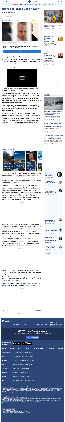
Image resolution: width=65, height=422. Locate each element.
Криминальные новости (10, 14)
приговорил (17, 243)
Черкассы (31, 352)
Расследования (37, 348)
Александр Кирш (48, 242)
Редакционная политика (42, 324)
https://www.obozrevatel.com (44, 386)
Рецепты (14, 368)
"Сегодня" (15, 88)
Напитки (18, 368)
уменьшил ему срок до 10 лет (10, 280)
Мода (26, 380)
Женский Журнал (31, 380)
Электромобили (21, 364)
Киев (13, 352)
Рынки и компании (16, 372)
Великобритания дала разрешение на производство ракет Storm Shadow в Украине (53, 113)
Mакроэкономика (24, 372)
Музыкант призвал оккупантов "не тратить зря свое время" (49, 61)
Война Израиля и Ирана (32, 4)
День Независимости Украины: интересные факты (52, 25)
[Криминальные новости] (19, 313)
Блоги (42, 348)
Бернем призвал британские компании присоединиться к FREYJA (52, 117)
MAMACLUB (23, 376)
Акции (26, 364)
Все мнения (47, 253)
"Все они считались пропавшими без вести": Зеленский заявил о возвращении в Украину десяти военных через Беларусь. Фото (52, 125)
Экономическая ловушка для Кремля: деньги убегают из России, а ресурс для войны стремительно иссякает (51, 220)
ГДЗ (13, 360)
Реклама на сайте (16, 324)
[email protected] (17, 412)
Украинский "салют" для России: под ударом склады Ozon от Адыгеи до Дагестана (50, 191)
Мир (19, 348)
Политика (12, 348)
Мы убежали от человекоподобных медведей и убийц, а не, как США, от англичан (50, 239)
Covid (28, 376)
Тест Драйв (15, 364)
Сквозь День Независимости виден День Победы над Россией (50, 174)
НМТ (33, 360)
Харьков (17, 352)
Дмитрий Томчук (48, 249)
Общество (51, 348)
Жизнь (27, 348)
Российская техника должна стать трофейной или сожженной (51, 230)
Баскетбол (18, 356)
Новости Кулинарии (25, 368)
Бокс (26, 356)
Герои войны (15, 4)
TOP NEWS (47, 94)
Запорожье (22, 352)
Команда (26, 320)
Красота (22, 380)
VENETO (40, 4)
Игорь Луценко (47, 177)
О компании (15, 320)
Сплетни (18, 380)
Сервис (30, 364)
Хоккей (23, 356)
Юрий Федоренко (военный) (50, 223)
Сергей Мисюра (48, 233)
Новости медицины (16, 376)
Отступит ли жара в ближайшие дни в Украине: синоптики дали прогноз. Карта (49, 39)
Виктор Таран (47, 194)
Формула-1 (31, 356)
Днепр (26, 352)
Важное (46, 8)
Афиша (14, 380)
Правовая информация (41, 320)
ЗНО (30, 360)
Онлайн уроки (23, 360)
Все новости (60, 348)
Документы (27, 324)
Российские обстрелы (48, 4)
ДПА (27, 360)
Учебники (17, 360)
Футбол (14, 356)
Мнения (46, 169)
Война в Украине (22, 4)
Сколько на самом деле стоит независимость (50, 247)
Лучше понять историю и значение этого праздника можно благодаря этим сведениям (52, 30)
